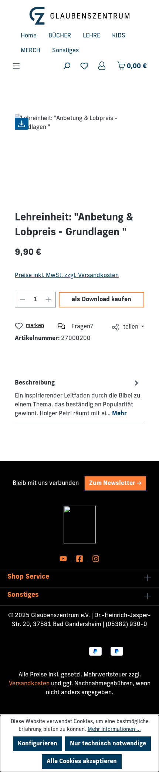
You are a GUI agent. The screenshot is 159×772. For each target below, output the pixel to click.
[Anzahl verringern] (22, 299)
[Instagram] (95, 559)
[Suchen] (66, 66)
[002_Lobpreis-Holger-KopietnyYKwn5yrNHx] (79, 155)
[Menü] (16, 66)
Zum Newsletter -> (115, 483)
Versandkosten (29, 684)
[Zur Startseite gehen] (79, 16)
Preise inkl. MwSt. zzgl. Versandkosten (67, 276)
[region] (79, 156)
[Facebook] (80, 559)
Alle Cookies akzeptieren (82, 762)
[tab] (78, 398)
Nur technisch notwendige (108, 744)
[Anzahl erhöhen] (48, 299)
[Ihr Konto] (102, 66)
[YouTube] (64, 559)
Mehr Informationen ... (114, 729)
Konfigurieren (37, 744)
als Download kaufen (101, 300)
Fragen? (82, 327)
